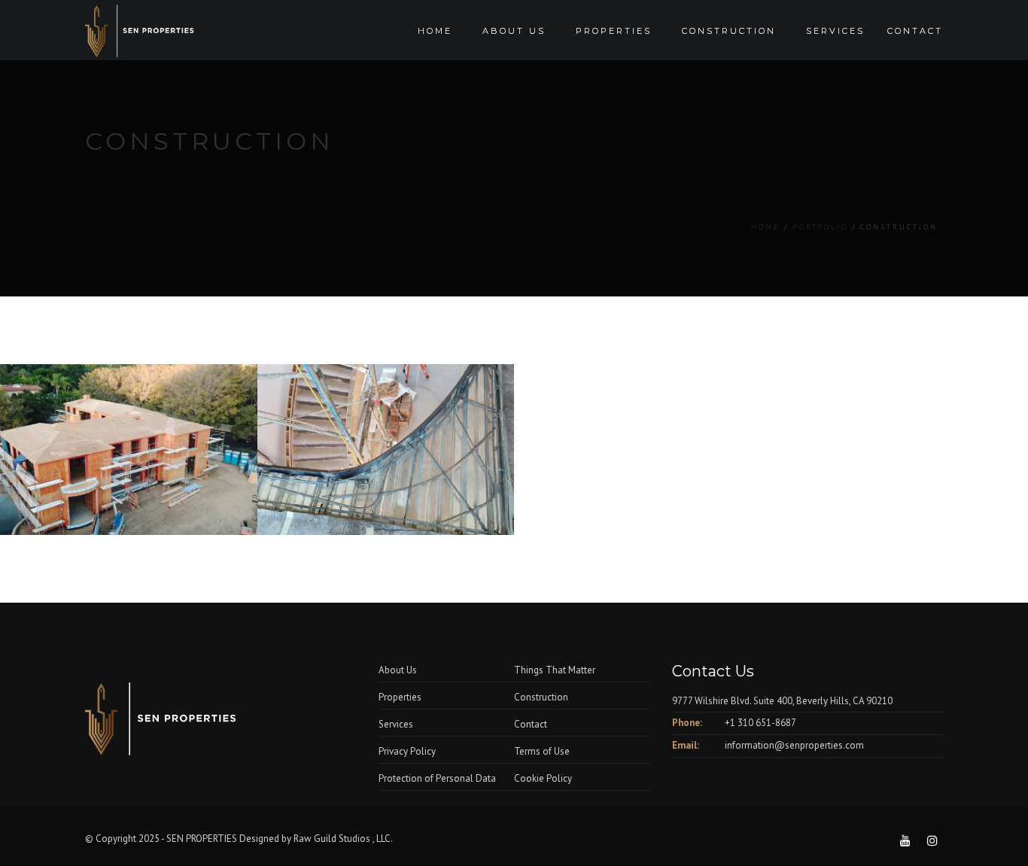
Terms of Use (542, 751)
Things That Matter (554, 670)
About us (514, 31)
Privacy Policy (407, 751)
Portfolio (820, 227)
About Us (398, 670)
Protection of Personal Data (437, 778)
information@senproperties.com (794, 745)
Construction (729, 31)
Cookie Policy (543, 778)
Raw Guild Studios (333, 838)
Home (435, 31)
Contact (915, 31)
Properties (614, 31)
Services (835, 31)
